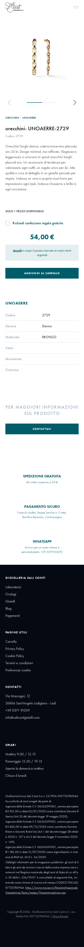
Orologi (10, 594)
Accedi (17, 250)
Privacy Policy (14, 648)
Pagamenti (12, 615)
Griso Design (60, 916)
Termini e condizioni (19, 663)
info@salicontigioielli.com (22, 717)
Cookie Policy (14, 655)
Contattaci (42, 429)
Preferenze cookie (18, 670)
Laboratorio (13, 587)
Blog (8, 608)
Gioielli (10, 601)
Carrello (11, 641)
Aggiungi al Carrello (42, 273)
